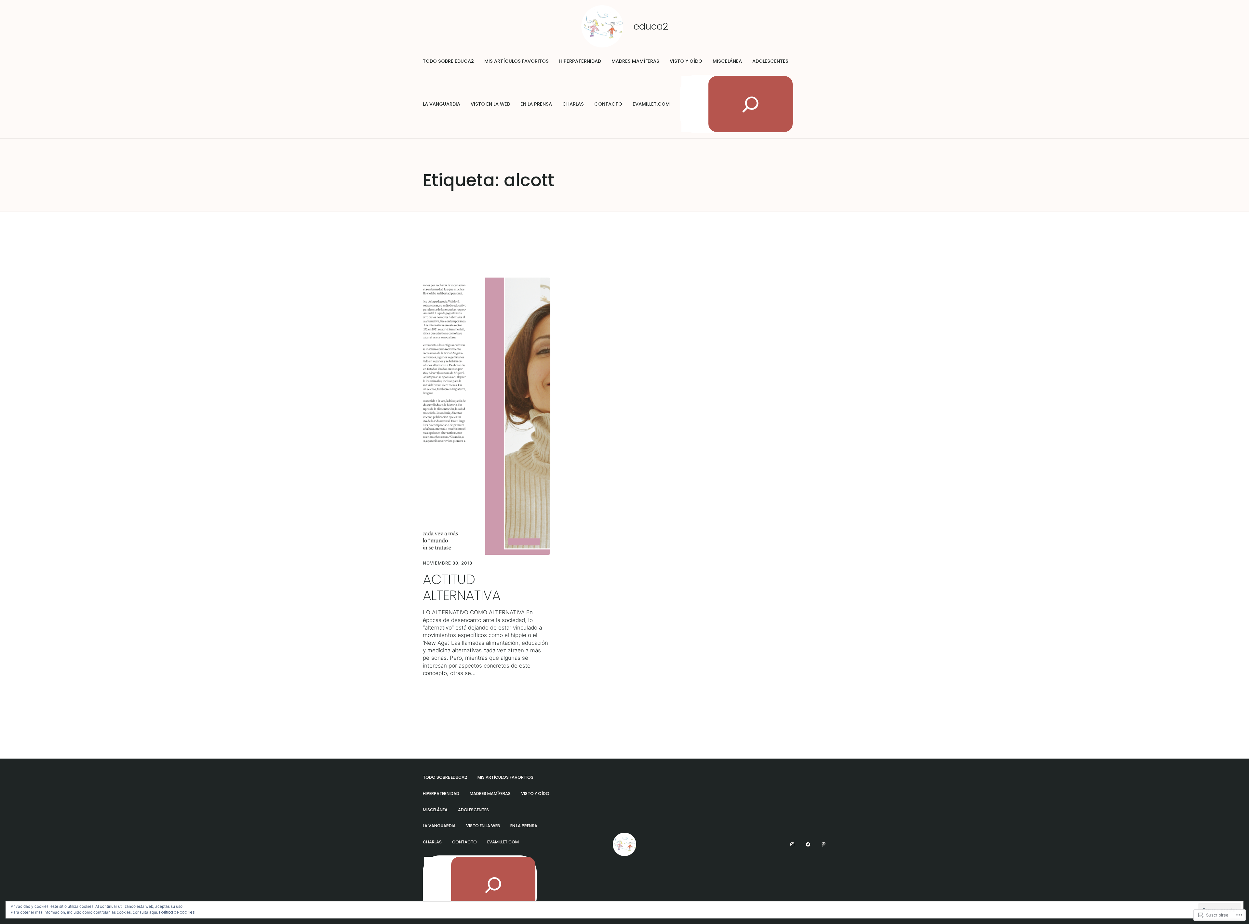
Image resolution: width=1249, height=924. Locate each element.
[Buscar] (750, 104)
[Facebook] (808, 844)
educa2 (651, 26)
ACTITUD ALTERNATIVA (462, 587)
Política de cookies (177, 912)
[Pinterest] (823, 844)
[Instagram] (792, 844)
